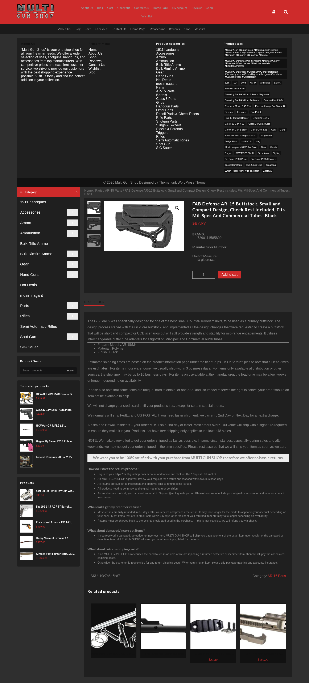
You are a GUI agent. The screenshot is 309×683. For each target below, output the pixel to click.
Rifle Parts (164, 117)
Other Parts (164, 110)
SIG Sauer (29, 347)
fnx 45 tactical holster (236, 118)
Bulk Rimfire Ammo (36, 254)
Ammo (25, 223)
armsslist (265, 82)
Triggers (162, 133)
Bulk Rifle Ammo (34, 244)
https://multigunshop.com (130, 474)
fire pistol (256, 112)
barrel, (277, 82)
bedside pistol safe (234, 88)
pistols (273, 147)
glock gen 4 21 (259, 129)
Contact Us (96, 65)
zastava (267, 171)
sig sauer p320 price (236, 159)
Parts (24, 306)
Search (70, 370)
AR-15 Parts (113, 190)
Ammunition (30, 233)
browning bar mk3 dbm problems (242, 100)
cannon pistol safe (273, 100)
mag (258, 141)
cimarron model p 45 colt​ (238, 106)
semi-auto (263, 153)
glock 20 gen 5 (261, 118)
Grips (160, 102)
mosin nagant (31, 295)
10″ (235, 82)
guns (282, 129)
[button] (177, 208)
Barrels (161, 95)
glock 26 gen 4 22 (234, 124)
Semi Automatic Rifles (38, 326)
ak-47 (253, 82)
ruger (228, 153)
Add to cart (230, 274)
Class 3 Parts (166, 99)
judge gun (266, 135)
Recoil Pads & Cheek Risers (177, 114)
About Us (95, 53)
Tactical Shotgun (233, 165)
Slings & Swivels (168, 125)
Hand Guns (29, 275)
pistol (263, 147)
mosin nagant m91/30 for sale (240, 147)
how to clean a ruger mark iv (240, 135)
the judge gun (254, 165)
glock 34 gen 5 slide (236, 129)
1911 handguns (33, 202)
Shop (92, 57)
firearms (241, 112)
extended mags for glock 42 (270, 106)
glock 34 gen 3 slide (259, 124)
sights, (276, 153)
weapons (271, 165)
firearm (229, 112)
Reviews (95, 61)
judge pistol (231, 141)
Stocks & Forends (169, 129)
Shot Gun (28, 337)
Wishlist (94, 68)
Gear (24, 264)
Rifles (25, 316)
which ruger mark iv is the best (242, 171)
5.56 (227, 82)
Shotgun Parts (166, 121)
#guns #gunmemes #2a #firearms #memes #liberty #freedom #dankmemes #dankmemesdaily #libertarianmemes (252, 63)
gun (273, 129)
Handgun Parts (167, 106)
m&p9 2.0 (246, 141)
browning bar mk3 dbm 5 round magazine (247, 94)
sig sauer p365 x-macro (263, 159)
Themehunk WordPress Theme (182, 182)
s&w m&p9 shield (244, 153)
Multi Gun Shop (126, 182)
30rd (243, 82)
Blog (91, 72)
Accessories (30, 212)
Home (88, 190)
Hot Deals (28, 285)
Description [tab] (94, 302)
